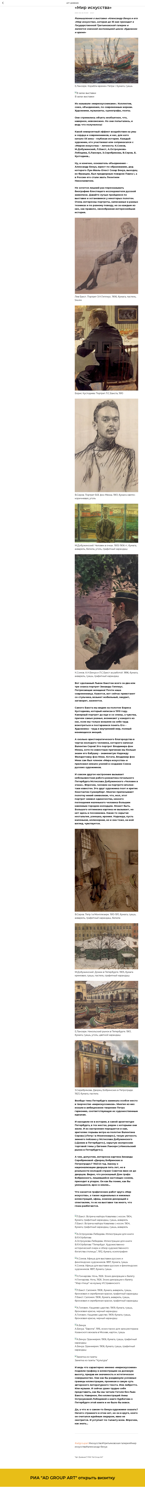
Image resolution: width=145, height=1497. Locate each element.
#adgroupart (82, 1443)
